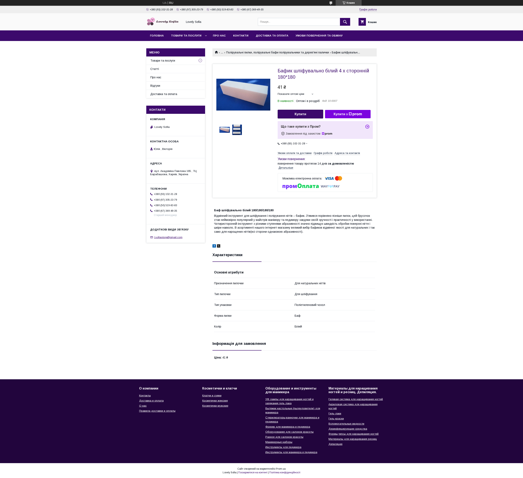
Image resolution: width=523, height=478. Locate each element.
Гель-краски (336, 418)
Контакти (240, 35)
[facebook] (214, 246)
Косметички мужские (215, 405)
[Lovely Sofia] (163, 25)
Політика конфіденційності (284, 472)
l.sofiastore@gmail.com (168, 237)
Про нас (219, 35)
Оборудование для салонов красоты (289, 431)
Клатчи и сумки (211, 395)
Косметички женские (215, 400)
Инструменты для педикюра (283, 447)
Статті (154, 69)
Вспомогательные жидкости (346, 423)
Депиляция (335, 444)
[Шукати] (345, 22)
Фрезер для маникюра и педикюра (287, 426)
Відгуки (155, 85)
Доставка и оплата (151, 400)
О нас (143, 405)
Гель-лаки (335, 413)
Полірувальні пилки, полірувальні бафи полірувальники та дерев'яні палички (277, 52)
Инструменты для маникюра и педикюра (291, 452)
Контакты (145, 395)
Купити (300, 114)
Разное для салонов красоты (284, 436)
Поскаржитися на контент (252, 472)
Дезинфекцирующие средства (348, 428)
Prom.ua (281, 468)
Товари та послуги (186, 35)
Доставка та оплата (272, 35)
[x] (218, 246)
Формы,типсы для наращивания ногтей (354, 433)
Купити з (341, 114)
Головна (157, 35)
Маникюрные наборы (278, 442)
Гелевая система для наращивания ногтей (356, 399)
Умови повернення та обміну (319, 35)
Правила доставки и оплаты (157, 410)
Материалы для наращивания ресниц (353, 438)
